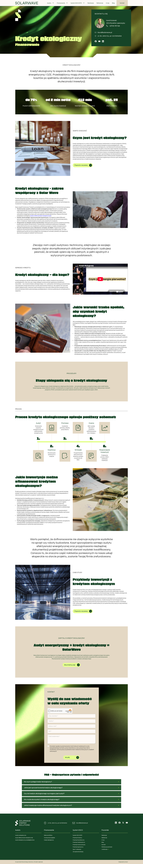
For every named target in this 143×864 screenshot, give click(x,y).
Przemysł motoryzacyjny (79, 844)
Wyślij (67, 757)
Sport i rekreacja (77, 849)
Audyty (49, 3)
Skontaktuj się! (69, 665)
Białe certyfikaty (48, 835)
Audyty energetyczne (20, 835)
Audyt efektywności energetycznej (24, 837)
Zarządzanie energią (78, 851)
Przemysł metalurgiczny (79, 842)
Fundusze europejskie (49, 837)
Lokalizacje (104, 849)
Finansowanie (61, 3)
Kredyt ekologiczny (49, 840)
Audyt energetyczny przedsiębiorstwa (24, 840)
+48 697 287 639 (114, 26)
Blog (113, 3)
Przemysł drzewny (77, 837)
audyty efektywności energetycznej (40, 215)
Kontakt (122, 3)
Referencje (100, 3)
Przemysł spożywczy (78, 847)
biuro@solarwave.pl (105, 32)
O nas (107, 3)
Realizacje (91, 3)
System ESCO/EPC (76, 3)
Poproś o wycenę (80, 165)
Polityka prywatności (107, 847)
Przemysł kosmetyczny (78, 840)
